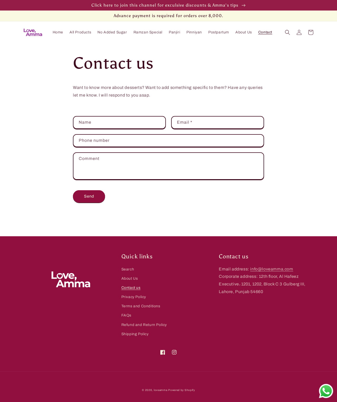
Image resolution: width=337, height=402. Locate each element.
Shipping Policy (135, 334)
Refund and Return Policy (144, 325)
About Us (129, 278)
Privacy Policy (133, 297)
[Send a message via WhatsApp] (326, 391)
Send (89, 196)
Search (127, 269)
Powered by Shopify (181, 390)
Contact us (131, 288)
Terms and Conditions (140, 306)
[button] (287, 32)
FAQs (126, 315)
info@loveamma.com (271, 269)
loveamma (160, 390)
